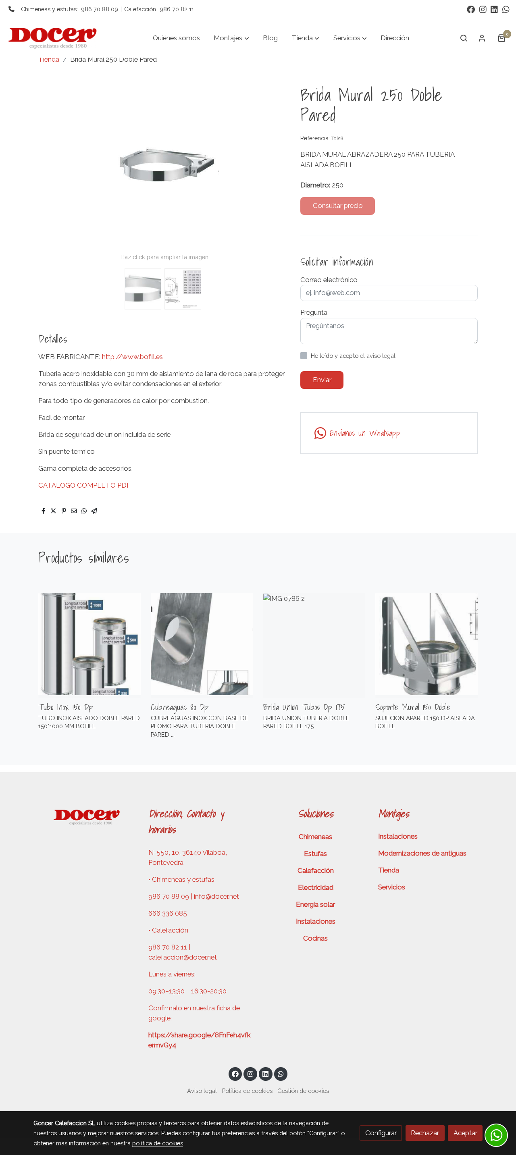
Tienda (48, 59)
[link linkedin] (494, 9)
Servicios (391, 887)
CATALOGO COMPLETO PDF (84, 485)
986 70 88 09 (99, 9)
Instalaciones (315, 921)
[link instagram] (483, 9)
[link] (56, 38)
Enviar (322, 380)
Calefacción (316, 870)
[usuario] (482, 38)
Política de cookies (247, 1090)
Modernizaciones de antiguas (422, 853)
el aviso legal (377, 355)
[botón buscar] (463, 38)
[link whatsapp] (506, 9)
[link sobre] (86, 816)
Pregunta (313, 312)
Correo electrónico (329, 280)
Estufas (315, 854)
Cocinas (315, 938)
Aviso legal (202, 1090)
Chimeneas (315, 837)
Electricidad (315, 887)
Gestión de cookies (303, 1090)
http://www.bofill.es (132, 357)
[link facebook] (471, 9)
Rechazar (425, 1133)
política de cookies (157, 1143)
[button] (231, 38)
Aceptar (465, 1133)
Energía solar (315, 904)
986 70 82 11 (177, 9)
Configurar (381, 1133)
